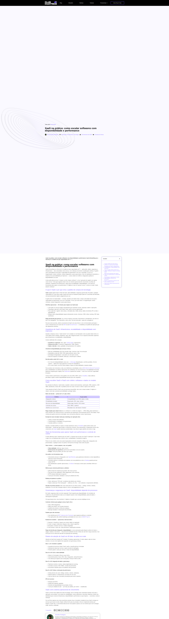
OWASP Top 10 (85, 517)
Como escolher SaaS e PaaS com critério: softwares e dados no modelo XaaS (112, 270)
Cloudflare (84, 375)
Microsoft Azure (73, 324)
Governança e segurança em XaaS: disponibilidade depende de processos (111, 278)
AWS (64, 324)
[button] (55, 610)
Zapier (55, 429)
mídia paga (73, 362)
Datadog (87, 460)
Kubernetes (67, 371)
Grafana (71, 463)
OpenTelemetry (72, 457)
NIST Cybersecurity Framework (66, 515)
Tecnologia (76, 134)
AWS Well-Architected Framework (91, 368)
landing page (70, 342)
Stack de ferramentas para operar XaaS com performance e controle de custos (112, 274)
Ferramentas (70, 134)
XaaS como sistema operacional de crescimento (111, 284)
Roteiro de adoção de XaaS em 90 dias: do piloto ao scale (111, 281)
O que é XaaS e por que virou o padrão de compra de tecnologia (111, 264)
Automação (53, 124)
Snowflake (80, 425)
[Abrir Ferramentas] (107, 3)
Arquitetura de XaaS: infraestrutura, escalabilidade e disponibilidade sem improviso (112, 267)
